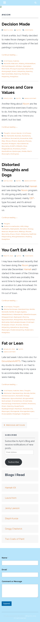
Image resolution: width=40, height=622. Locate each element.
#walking (29, 236)
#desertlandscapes (30, 314)
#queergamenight (8, 409)
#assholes (18, 136)
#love (25, 146)
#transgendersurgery (27, 411)
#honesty (28, 141)
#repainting (5, 76)
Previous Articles (15, 425)
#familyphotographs (8, 66)
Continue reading (10, 55)
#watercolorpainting (17, 330)
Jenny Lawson (12, 508)
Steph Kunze (11, 518)
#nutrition (19, 325)
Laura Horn (10, 498)
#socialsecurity (28, 409)
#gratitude (21, 141)
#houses (28, 231)
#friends (14, 141)
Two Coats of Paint (14, 539)
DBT (32, 198)
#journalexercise (22, 143)
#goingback (27, 66)
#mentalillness (17, 401)
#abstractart (8, 393)
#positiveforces (7, 151)
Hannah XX (10, 487)
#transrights (6, 154)
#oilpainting (21, 71)
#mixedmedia (27, 401)
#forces (8, 141)
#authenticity (26, 136)
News (22, 390)
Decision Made (16, 24)
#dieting (22, 63)
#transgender (14, 411)
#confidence (6, 138)
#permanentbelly (7, 74)
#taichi (29, 151)
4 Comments (28, 30)
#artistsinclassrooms (8, 396)
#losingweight (6, 71)
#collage (26, 396)
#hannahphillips (29, 319)
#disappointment (7, 317)
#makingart (30, 322)
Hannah (33, 186)
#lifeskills (19, 146)
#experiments (13, 231)
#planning (17, 74)
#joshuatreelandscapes (18, 322)
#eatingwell (18, 317)
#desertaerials (18, 314)
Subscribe (13, 462)
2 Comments (29, 256)
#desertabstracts (7, 314)
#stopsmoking (6, 236)
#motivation (6, 325)
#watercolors (29, 330)
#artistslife (7, 63)
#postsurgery (16, 151)
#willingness (14, 154)
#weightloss (14, 76)
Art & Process (8, 61)
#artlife (11, 312)
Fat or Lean (12, 343)
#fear (3, 141)
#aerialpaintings (23, 309)
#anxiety (27, 393)
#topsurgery (6, 330)
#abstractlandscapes (11, 309)
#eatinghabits (14, 229)
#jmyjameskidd (28, 398)
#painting (29, 71)
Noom (26, 103)
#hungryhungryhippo (17, 69)
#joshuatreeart (6, 401)
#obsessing (25, 234)
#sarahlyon (18, 409)
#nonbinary (17, 149)
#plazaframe (14, 327)
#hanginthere (18, 319)
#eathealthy (6, 229)
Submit (6, 603)
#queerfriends (19, 406)
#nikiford (24, 403)
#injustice (5, 143)
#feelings (22, 231)
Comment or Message (12, 581)
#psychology (24, 327)
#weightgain (16, 414)
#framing (25, 317)
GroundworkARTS (11, 361)
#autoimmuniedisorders (12, 226)
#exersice (5, 231)
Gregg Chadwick (13, 528)
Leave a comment (30, 98)
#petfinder (32, 234)
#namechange (7, 403)
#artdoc (32, 309)
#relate (24, 151)
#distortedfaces (30, 63)
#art (5, 136)
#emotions (23, 229)
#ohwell (26, 325)
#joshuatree (29, 69)
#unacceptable (7, 414)
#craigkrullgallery (21, 312)
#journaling (5, 146)
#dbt (30, 138)
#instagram (13, 143)
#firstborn (19, 66)
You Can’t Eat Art (17, 250)
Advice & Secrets (16, 133)
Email (5, 570)
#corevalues (24, 138)
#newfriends (16, 403)
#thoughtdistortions (18, 236)
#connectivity (15, 138)
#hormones (5, 69)
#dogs (26, 226)
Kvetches (16, 61)
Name (5, 558)
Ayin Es (18, 30)
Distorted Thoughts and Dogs (15, 169)
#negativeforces (7, 149)
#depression (6, 398)
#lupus (12, 234)
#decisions (14, 63)
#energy (30, 229)
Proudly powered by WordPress (14, 616)
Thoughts (7, 133)
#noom (14, 71)
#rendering (25, 74)
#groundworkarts (7, 319)
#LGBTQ (13, 146)
